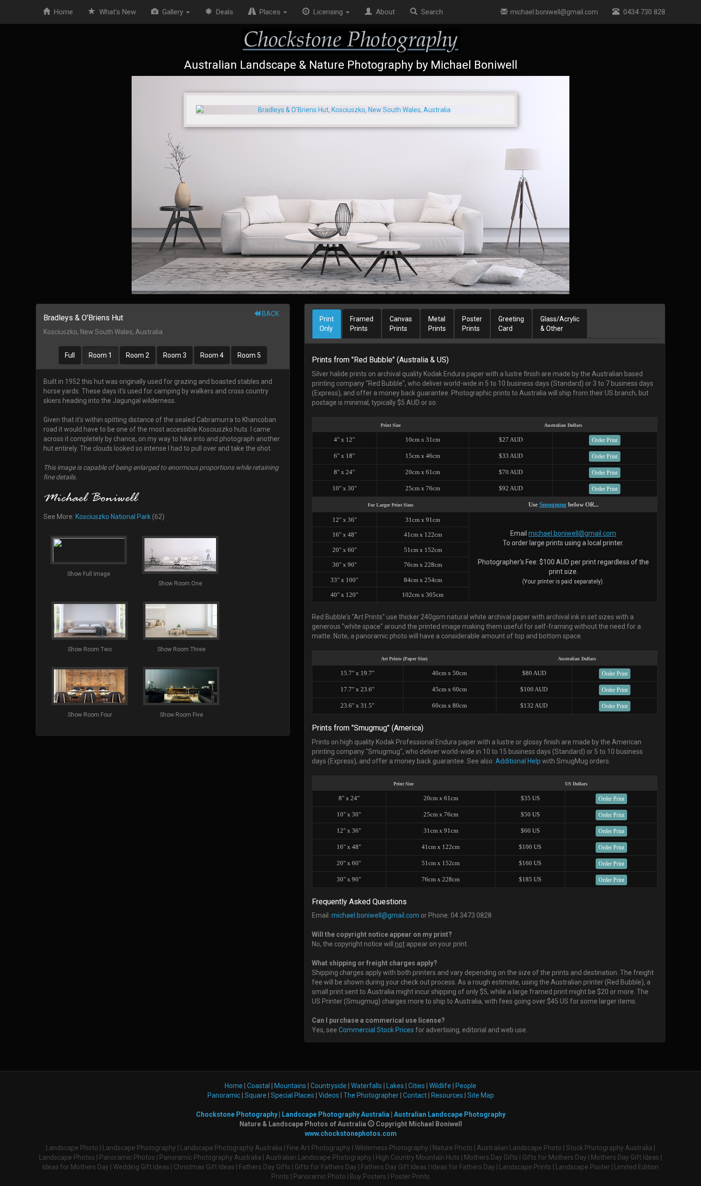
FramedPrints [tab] (361, 323)
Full (70, 355)
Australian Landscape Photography (449, 1114)
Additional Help (518, 761)
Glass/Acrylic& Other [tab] (559, 323)
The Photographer (371, 1095)
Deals (222, 12)
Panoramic (223, 1095)
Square (256, 1095)
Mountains (290, 1086)
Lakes (395, 1086)
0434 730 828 (642, 12)
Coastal (258, 1086)
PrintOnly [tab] (327, 323)
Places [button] (269, 12)
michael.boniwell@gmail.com (552, 12)
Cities (416, 1086)
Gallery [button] (171, 12)
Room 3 (174, 355)
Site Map (480, 1095)
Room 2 (137, 355)
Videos (329, 1095)
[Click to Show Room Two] (350, 185)
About (383, 12)
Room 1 (100, 355)
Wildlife (440, 1086)
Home (61, 12)
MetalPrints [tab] (437, 323)
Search (430, 12)
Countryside (328, 1086)
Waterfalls (366, 1086)
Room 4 (212, 355)
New (117, 12)
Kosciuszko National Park (113, 516)
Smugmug (553, 504)
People (465, 1086)
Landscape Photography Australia (336, 1114)
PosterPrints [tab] (472, 323)
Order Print (605, 440)
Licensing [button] (327, 12)
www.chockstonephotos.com (351, 1133)
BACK (269, 314)
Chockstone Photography (237, 1114)
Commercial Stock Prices (376, 1030)
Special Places (292, 1095)
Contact (415, 1095)
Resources (447, 1095)
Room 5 (249, 355)
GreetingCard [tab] (511, 323)
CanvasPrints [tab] (401, 323)
